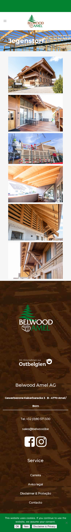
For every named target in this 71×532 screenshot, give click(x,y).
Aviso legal (35, 484)
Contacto (35, 502)
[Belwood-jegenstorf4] (35, 184)
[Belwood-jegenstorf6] (35, 260)
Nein (26, 526)
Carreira (35, 475)
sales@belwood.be (35, 429)
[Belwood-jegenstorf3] (35, 148)
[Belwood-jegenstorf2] (35, 113)
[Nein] (66, 523)
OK (17, 526)
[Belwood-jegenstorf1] (35, 75)
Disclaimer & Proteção (35, 493)
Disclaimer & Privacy (44, 526)
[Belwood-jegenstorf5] (35, 222)
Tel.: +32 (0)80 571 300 (35, 419)
